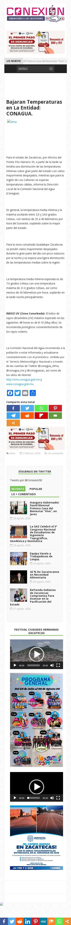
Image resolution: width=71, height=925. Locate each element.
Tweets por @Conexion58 (26, 480)
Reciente (17, 489)
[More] (13, 423)
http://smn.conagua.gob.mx (23, 379)
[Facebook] (13, 408)
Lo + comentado (23, 494)
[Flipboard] (41, 415)
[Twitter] (27, 408)
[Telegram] (13, 415)
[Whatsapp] (41, 408)
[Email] (55, 415)
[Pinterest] (55, 408)
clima (12, 453)
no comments (55, 453)
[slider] (33, 665)
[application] (36, 654)
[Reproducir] (15, 665)
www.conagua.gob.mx (19, 384)
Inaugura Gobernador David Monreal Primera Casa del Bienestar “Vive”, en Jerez (44, 508)
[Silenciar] (52, 665)
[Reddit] (27, 415)
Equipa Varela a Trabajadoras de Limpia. (41, 556)
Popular (36, 489)
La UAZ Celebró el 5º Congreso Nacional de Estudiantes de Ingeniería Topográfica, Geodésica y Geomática (33, 534)
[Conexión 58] (35, 14)
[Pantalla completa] (58, 665)
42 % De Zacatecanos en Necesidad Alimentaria (44, 574)
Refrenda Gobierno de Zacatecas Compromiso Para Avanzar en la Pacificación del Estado (33, 597)
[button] (36, 654)
